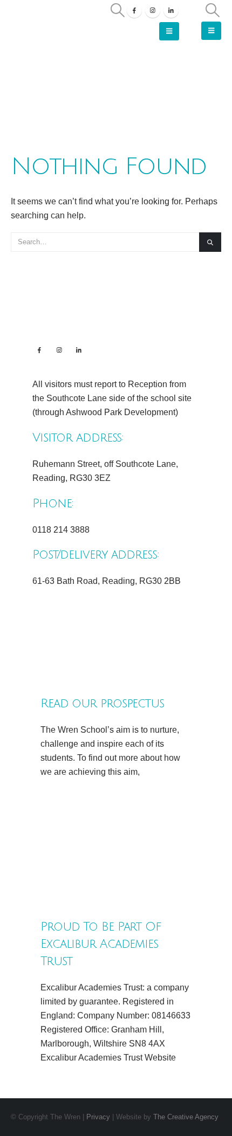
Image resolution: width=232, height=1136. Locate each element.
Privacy (99, 1117)
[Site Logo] (49, 24)
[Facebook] (134, 10)
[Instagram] (152, 10)
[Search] (210, 242)
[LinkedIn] (171, 10)
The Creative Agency (186, 1117)
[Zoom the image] (116, 613)
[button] (117, 10)
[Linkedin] (79, 350)
